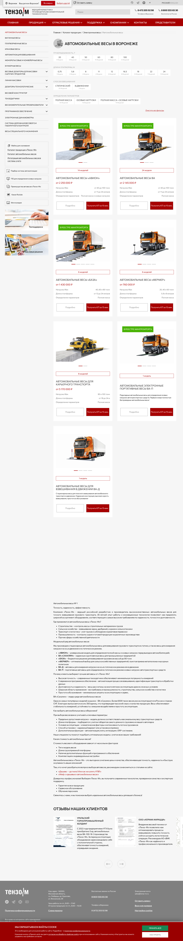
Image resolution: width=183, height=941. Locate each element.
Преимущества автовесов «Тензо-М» (26, 186)
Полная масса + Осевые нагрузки (119, 101)
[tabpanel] (83, 143)
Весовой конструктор (16, 93)
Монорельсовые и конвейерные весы (23, 60)
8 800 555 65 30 (169, 10)
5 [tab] (92, 265)
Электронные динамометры (19, 118)
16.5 (125, 72)
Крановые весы (12, 49)
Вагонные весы (12, 38)
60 (99, 58)
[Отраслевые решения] (26, 244)
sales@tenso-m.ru (142, 894)
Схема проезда (55, 910)
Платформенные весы (16, 43)
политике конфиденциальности (77, 931)
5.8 (72, 72)
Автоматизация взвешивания (20, 55)
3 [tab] (151, 163)
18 (138, 72)
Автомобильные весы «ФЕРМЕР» (142, 279)
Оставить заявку (84, 2)
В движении (82, 87)
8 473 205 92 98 (146, 10)
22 (151, 72)
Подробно (70, 205)
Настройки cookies (143, 910)
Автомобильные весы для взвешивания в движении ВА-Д (78, 488)
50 (86, 58)
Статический (62, 87)
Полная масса (63, 101)
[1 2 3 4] (147, 245)
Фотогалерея (16, 203)
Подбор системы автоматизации (24, 171)
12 (112, 72)
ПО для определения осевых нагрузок (26, 179)
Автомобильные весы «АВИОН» (78, 177)
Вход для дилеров (143, 905)
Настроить (155, 935)
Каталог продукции (72, 32)
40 (72, 58)
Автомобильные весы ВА (137, 177)
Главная (57, 32)
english (174, 3)
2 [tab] (85, 163)
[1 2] (83, 347)
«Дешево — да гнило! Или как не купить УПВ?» (79, 771)
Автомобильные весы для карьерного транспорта (74, 383)
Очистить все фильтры (155, 110)
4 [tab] (88, 265)
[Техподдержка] (26, 220)
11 (98, 72)
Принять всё (155, 928)
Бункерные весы (13, 66)
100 (125, 58)
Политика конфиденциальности (20, 910)
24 (164, 72)
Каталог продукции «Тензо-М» (22, 150)
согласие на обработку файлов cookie (63, 934)
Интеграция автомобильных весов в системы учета (24, 159)
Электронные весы (92, 32)
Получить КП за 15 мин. (98, 205)
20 (59, 58)
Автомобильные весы (16, 32)
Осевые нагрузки (86, 101)
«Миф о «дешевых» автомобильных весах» (78, 774)
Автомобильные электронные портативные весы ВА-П (141, 387)
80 (112, 58)
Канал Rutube (17, 195)
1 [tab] (81, 163)
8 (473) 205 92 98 (100, 910)
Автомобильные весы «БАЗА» (76, 279)
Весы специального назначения (21, 131)
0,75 (60, 72)
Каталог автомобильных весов (22, 154)
